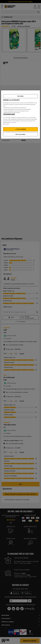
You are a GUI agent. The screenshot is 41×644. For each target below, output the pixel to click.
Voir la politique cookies (9, 114)
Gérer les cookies (20, 134)
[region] (20, 114)
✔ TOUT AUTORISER (20, 129)
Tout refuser (20, 96)
